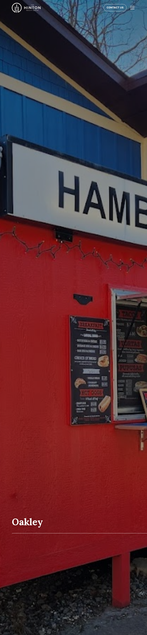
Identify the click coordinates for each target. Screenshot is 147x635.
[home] (26, 8)
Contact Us (115, 7)
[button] (131, 7)
